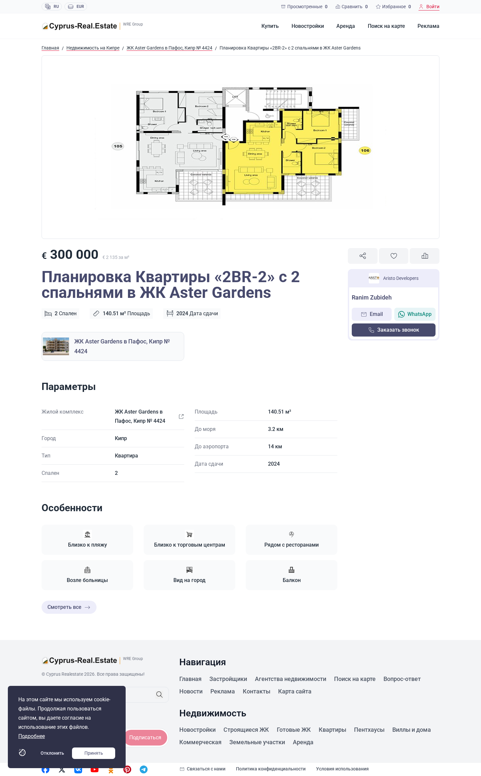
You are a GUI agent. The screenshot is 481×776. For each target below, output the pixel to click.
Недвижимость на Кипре (92, 47)
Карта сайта (295, 691)
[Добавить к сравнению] (424, 256)
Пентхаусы (369, 729)
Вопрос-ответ (402, 678)
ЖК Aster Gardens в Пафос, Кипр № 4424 (169, 47)
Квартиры (332, 729)
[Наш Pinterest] (127, 769)
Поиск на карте (386, 26)
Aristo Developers (401, 278)
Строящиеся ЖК (246, 729)
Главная (50, 47)
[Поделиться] (363, 256)
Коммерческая (200, 742)
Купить (270, 26)
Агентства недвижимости (290, 678)
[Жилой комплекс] (181, 416)
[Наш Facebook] (45, 769)
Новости (191, 691)
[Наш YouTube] (94, 769)
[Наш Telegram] (144, 769)
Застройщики (228, 678)
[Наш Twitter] (62, 769)
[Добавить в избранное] (394, 256)
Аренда (345, 26)
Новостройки (308, 26)
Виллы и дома (411, 729)
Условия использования (342, 768)
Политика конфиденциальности (271, 768)
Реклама (428, 26)
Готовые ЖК (294, 729)
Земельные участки (257, 742)
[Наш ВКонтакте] (78, 769)
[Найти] (159, 695)
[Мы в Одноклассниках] (111, 769)
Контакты (256, 691)
